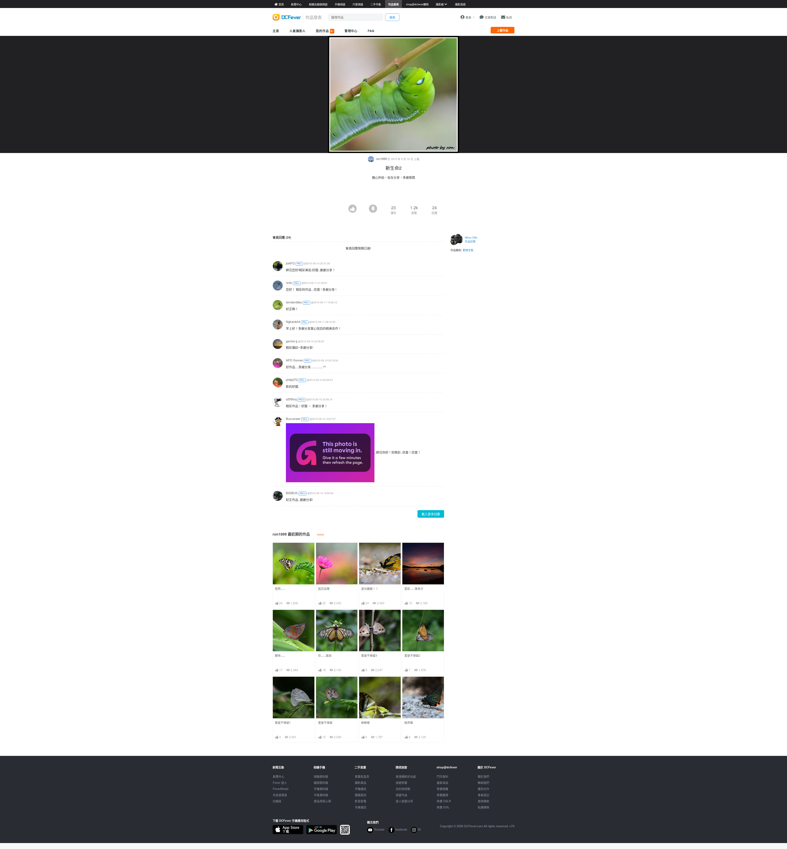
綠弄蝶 (408, 722)
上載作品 (502, 30)
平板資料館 (321, 795)
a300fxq (291, 399)
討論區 (277, 801)
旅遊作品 (401, 795)
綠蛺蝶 (365, 722)
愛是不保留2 (412, 655)
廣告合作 (483, 789)
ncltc (289, 282)
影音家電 (360, 801)
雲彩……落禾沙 (413, 589)
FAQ (371, 31)
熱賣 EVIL (443, 807)
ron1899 (381, 159)
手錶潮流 (360, 807)
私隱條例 (483, 807)
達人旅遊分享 (404, 801)
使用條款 (483, 801)
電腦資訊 (360, 795)
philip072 (292, 379)
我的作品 (324, 31)
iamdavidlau (294, 302)
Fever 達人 (280, 782)
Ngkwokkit (293, 321)
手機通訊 (360, 789)
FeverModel (280, 789)
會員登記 (483, 795)
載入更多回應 (431, 514)
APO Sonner (294, 360)
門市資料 (442, 776)
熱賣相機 (442, 789)
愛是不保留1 (283, 722)
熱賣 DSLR (444, 801)
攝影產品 (360, 782)
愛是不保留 (325, 722)
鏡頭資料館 (321, 782)
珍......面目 (325, 655)
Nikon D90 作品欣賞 (471, 239)
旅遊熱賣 (401, 782)
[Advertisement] (393, 193)
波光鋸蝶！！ (369, 589)
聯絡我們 (483, 782)
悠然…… (280, 589)
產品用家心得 (322, 801)
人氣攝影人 (297, 31)
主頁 (276, 31)
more (320, 534)
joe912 (290, 263)
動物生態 (468, 250)
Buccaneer (293, 418)
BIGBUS (292, 493)
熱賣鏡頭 (442, 795)
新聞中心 (278, 776)
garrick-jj (291, 341)
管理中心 (351, 31)
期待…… (280, 655)
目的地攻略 (403, 789)
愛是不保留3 (369, 655)
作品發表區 (280, 795)
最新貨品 (442, 782)
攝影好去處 (406, 776)
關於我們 (483, 776)
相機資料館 (321, 776)
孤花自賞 (324, 589)
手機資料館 (321, 789)
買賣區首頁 (362, 776)
